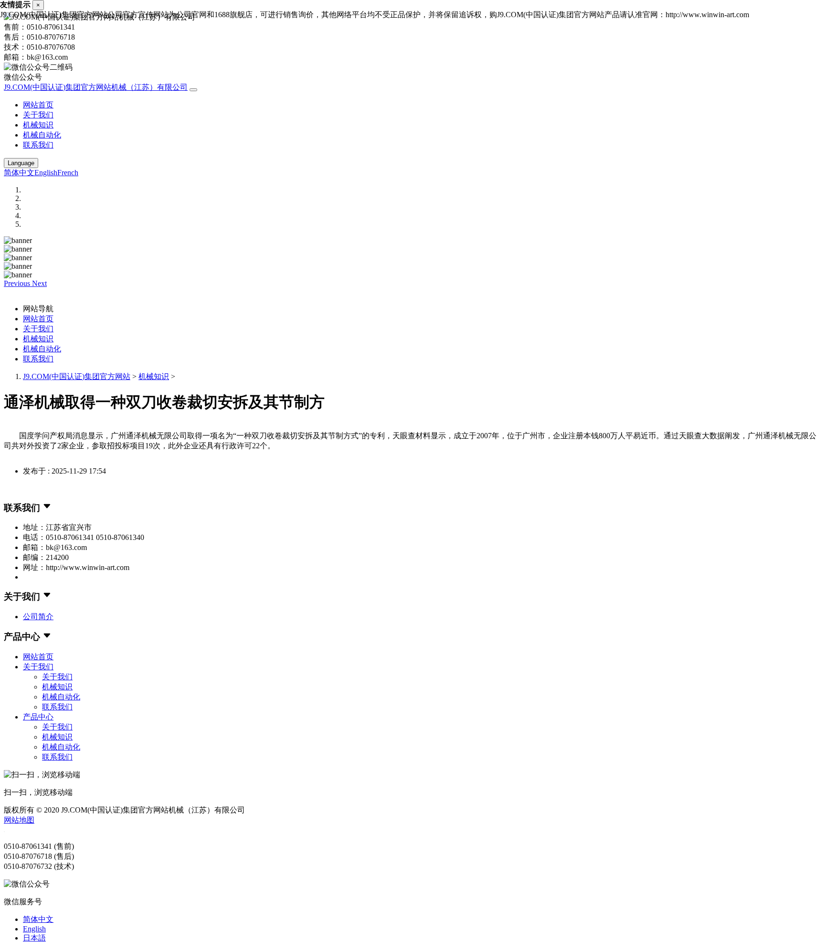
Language (21, 163)
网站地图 (19, 820)
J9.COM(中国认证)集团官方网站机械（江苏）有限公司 (96, 87)
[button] (18, 283)
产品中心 (38, 717)
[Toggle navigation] (193, 89)
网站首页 (38, 105)
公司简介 (38, 617)
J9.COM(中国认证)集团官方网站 (76, 376)
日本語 (34, 938)
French (67, 173)
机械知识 (38, 125)
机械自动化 (42, 135)
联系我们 (38, 145)
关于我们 (38, 115)
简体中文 (19, 173)
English (45, 173)
